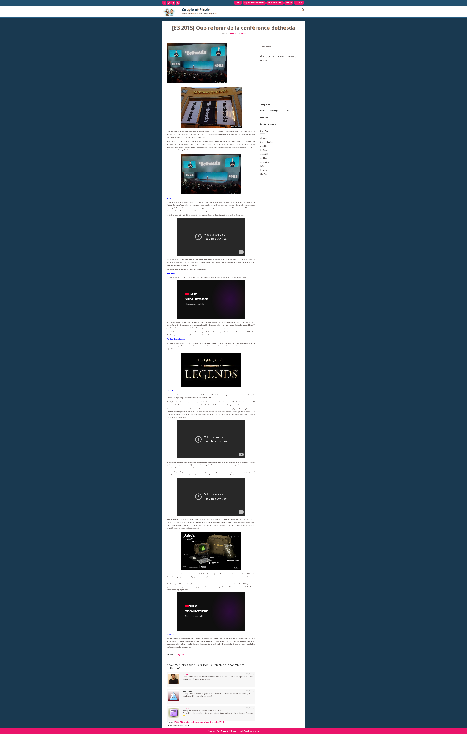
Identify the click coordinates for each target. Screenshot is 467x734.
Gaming (177, 655)
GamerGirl (264, 154)
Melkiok (186, 708)
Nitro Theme (221, 731)
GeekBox (263, 158)
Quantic (243, 33)
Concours (299, 3)
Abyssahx (263, 138)
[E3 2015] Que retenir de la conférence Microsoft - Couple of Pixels (199, 722)
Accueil (237, 3)
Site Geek (263, 174)
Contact (289, 3)
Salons (183, 655)
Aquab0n (263, 146)
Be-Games (264, 150)
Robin (185, 674)
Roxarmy (263, 170)
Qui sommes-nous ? (275, 3)
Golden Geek (265, 162)
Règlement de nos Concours (254, 3)
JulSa (262, 166)
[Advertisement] (280, 83)
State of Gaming (266, 142)
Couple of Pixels (196, 10)
